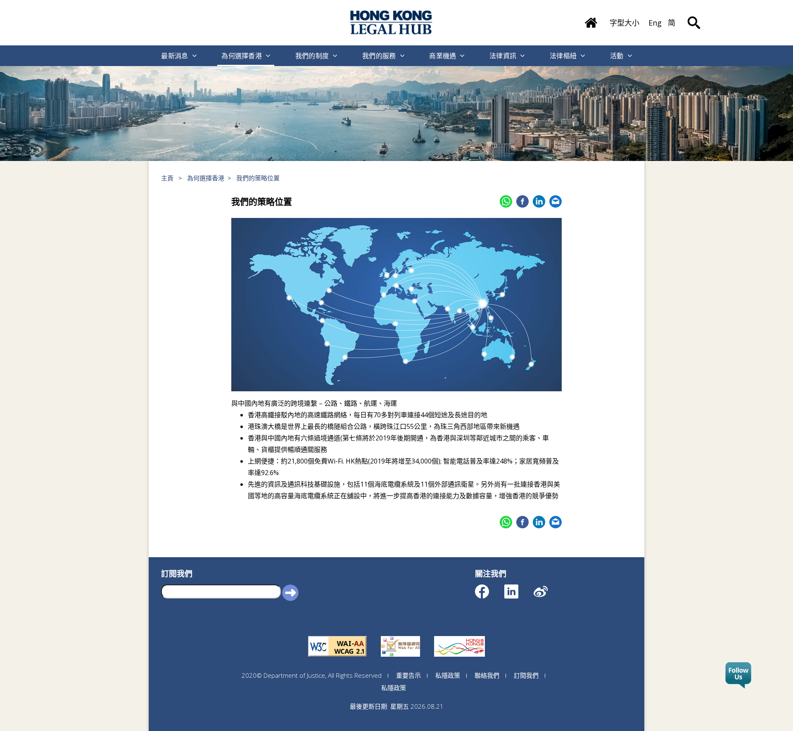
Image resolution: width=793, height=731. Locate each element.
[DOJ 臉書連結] (489, 587)
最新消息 (174, 55)
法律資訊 (502, 55)
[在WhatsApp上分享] (506, 201)
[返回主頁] (591, 20)
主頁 (167, 178)
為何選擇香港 (241, 55)
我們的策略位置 (258, 178)
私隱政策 (447, 675)
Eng (655, 23)
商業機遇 (442, 55)
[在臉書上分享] (522, 201)
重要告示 (408, 675)
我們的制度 (312, 55)
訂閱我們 (526, 675)
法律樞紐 (563, 55)
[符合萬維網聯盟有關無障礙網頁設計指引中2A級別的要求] (337, 636)
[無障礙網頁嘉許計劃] (400, 636)
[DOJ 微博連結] (548, 587)
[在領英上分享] (539, 201)
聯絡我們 (487, 675)
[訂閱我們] (738, 676)
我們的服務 (379, 55)
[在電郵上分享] (555, 201)
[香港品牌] (459, 636)
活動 (617, 55)
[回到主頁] (391, 22)
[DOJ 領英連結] (518, 587)
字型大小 (624, 23)
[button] (290, 592)
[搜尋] (693, 16)
